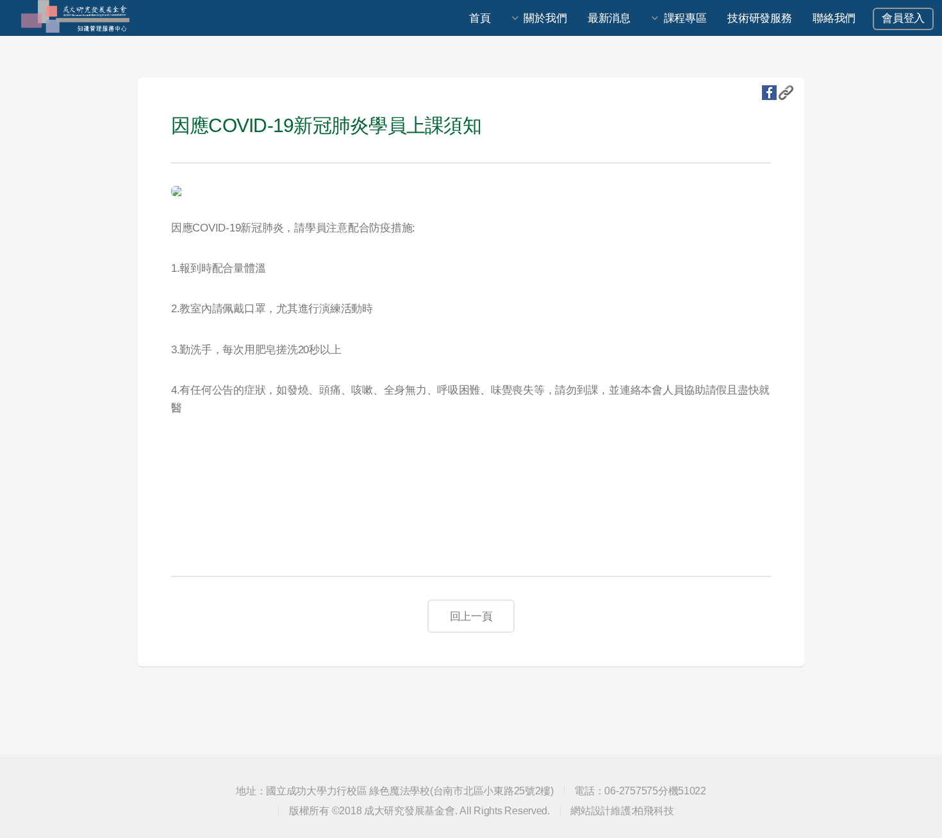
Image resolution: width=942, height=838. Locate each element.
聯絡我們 (834, 18)
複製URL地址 (786, 92)
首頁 (479, 18)
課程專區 (685, 18)
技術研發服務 (759, 18)
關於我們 (545, 18)
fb (769, 92)
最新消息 (609, 18)
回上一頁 (471, 616)
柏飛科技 (653, 810)
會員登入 (903, 18)
